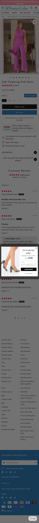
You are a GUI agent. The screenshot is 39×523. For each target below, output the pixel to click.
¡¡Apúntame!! (28, 269)
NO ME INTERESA (28, 273)
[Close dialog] (36, 248)
